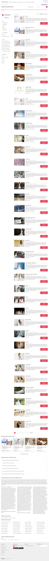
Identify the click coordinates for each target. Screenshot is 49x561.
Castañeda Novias (28, 87)
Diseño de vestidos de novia (5, 45)
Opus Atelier (27, 194)
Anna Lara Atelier (28, 421)
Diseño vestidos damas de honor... (6, 49)
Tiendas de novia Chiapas (16, 528)
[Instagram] (30, 545)
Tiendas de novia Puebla (28, 523)
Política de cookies (3, 548)
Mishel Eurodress (28, 205)
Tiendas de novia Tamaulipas (28, 528)
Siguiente (31, 432)
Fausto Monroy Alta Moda (29, 387)
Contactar (2, 545)
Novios (25, 2)
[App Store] (15, 548)
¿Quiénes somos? (3, 551)
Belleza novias (4, 28)
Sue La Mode (27, 159)
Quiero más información (44, 23)
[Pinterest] (28, 545)
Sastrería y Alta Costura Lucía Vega (31, 274)
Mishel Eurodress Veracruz (29, 27)
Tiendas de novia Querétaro (16, 523)
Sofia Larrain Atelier (28, 110)
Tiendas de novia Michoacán (16, 525)
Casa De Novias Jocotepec (29, 251)
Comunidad (32, 2)
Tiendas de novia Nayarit (28, 533)
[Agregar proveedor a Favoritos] (23, 16)
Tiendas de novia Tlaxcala (4, 533)
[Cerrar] (11, 14)
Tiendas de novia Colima (40, 531)
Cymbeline (27, 330)
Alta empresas (3, 550)
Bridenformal (27, 146)
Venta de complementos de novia (6, 42)
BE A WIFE (27, 135)
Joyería (8, 539)
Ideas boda (28, 2)
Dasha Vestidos (27, 364)
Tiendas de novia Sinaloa (4, 528)
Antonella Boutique (28, 74)
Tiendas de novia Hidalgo (4, 531)
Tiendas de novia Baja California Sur (17, 533)
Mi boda (10, 2)
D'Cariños (27, 308)
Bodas (2, 4)
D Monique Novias (28, 398)
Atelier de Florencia (28, 63)
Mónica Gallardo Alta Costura (30, 217)
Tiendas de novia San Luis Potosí (41, 528)
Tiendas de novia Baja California (41, 523)
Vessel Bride (27, 240)
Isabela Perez (27, 353)
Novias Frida (27, 171)
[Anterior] (1, 445)
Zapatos (3, 58)
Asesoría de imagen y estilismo (6, 51)
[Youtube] (32, 545)
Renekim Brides (27, 39)
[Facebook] (25, 545)
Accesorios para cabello (5, 57)
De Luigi (26, 285)
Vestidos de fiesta (17, 539)
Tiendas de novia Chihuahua (40, 525)
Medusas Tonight (28, 319)
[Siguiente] (47, 445)
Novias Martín (27, 52)
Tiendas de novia (4, 24)
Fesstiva (26, 342)
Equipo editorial (3, 552)
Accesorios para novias (4, 539)
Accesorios (3, 25)
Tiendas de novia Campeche (16, 531)
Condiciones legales (3, 546)
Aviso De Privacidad (3, 547)
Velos (3, 55)
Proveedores (19, 2)
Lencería (3, 61)
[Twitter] (27, 545)
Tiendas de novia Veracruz (4, 523)
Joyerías (3, 27)
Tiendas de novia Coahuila (4, 525)
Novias (23, 2)
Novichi (26, 296)
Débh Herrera (27, 182)
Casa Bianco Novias (28, 123)
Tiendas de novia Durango (28, 531)
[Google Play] (20, 548)
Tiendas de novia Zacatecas (40, 533)
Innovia (26, 16)
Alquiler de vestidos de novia (5, 48)
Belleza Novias (12, 539)
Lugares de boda (14, 2)
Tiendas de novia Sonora (28, 525)
